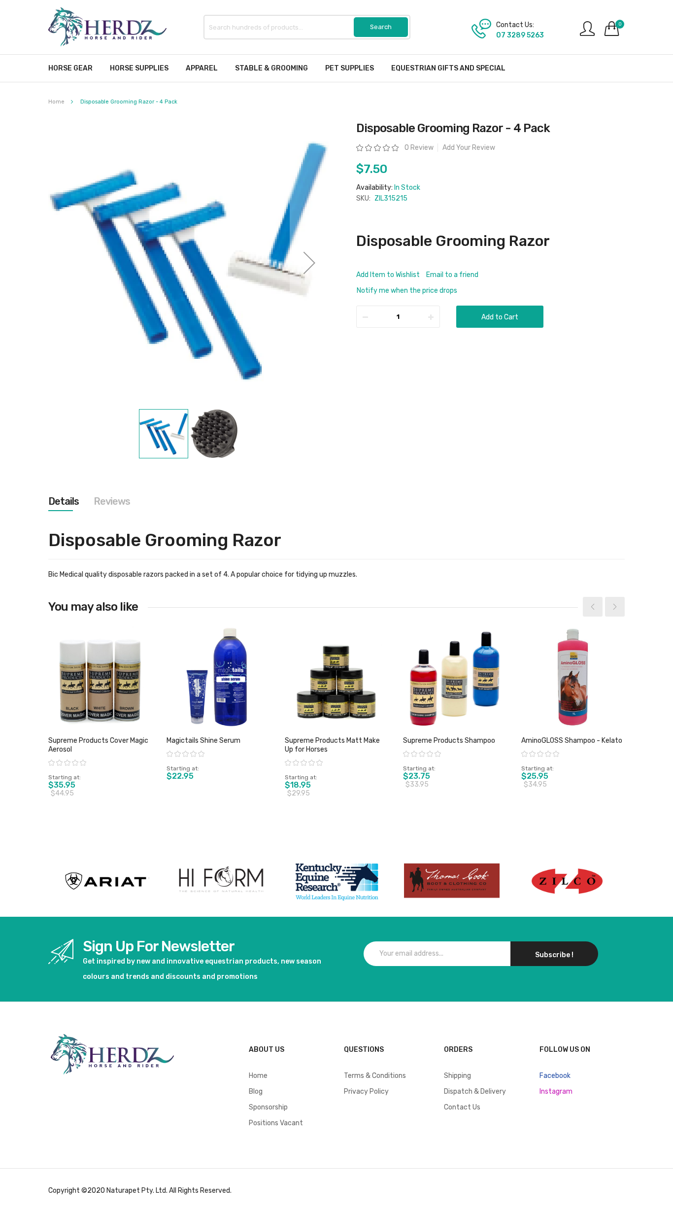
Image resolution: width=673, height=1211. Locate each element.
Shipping (457, 1076)
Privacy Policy (366, 1091)
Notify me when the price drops (407, 290)
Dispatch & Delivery (475, 1091)
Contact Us (462, 1107)
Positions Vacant (276, 1123)
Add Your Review (468, 147)
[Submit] (381, 27)
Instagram (555, 1091)
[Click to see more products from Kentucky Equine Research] (336, 881)
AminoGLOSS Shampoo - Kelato (571, 740)
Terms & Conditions (375, 1076)
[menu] (336, 68)
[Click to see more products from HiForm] (221, 881)
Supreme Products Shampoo (449, 740)
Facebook (555, 1076)
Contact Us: (515, 25)
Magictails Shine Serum (203, 740)
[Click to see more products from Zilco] (451, 881)
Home (56, 102)
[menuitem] (70, 68)
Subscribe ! (554, 955)
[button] (309, 262)
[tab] (63, 501)
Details (63, 501)
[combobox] (306, 27)
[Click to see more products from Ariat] (106, 881)
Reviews (112, 501)
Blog (256, 1091)
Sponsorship (268, 1107)
